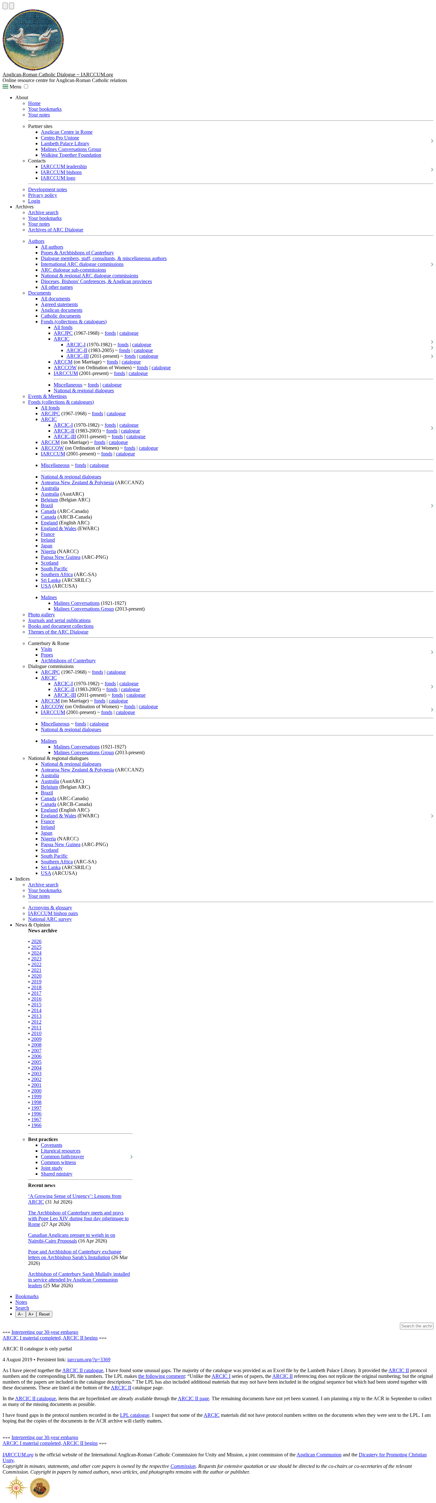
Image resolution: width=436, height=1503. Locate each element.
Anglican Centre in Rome (67, 132)
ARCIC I (221, 1376)
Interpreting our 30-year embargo (44, 1332)
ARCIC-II (76, 350)
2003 (36, 1073)
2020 (36, 976)
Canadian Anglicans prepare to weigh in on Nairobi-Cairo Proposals (71, 1238)
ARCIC (62, 339)
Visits (46, 649)
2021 (36, 970)
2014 (36, 1010)
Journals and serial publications (59, 620)
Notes (21, 1302)
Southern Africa (57, 574)
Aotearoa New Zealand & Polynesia (77, 482)
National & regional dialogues (84, 390)
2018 (36, 987)
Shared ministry (56, 1173)
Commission (183, 1466)
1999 (36, 1096)
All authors (52, 247)
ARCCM (63, 361)
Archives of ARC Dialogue (55, 229)
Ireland (48, 540)
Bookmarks (27, 1296)
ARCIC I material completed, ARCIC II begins (50, 1338)
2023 (36, 958)
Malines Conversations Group (71, 149)
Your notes (39, 114)
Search (22, 1308)
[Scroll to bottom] (11, 6)
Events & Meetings (47, 396)
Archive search (43, 212)
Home (34, 103)
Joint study (52, 1168)
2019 (36, 981)
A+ (31, 1314)
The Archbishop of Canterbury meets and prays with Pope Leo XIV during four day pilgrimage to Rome (78, 1218)
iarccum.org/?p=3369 (88, 1359)
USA (46, 586)
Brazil (47, 505)
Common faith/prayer (62, 1156)
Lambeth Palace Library (65, 143)
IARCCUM (66, 373)
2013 (36, 1016)
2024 (36, 953)
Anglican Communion (319, 1454)
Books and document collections (61, 626)
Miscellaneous (68, 384)
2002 (36, 1079)
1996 (36, 1113)
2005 (36, 1062)
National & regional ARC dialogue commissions (89, 275)
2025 (36, 947)
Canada (48, 511)
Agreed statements (59, 304)
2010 (36, 1033)
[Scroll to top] (5, 6)
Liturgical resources (60, 1151)
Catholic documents (61, 316)
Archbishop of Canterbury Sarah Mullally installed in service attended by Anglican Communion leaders (79, 1279)
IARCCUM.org (18, 1454)
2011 (36, 1027)
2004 (36, 1068)
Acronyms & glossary (50, 907)
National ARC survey (50, 919)
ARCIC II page (193, 1398)
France (48, 534)
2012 (36, 1022)
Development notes (47, 189)
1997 (36, 1108)
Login (34, 201)
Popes (47, 655)
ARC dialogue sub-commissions (73, 270)
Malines (49, 597)
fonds (110, 333)
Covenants (51, 1145)
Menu (14, 86)
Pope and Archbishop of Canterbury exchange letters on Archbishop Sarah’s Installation (74, 1254)
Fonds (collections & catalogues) (74, 321)
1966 (36, 1125)
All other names (57, 287)
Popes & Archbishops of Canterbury (77, 252)
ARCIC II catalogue (82, 1370)
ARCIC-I (76, 344)
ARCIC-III (77, 356)
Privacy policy (42, 195)
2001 (36, 1085)
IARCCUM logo (58, 178)
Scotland (49, 563)
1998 (36, 1102)
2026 (36, 941)
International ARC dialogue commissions (82, 264)
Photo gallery (41, 614)
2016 (36, 999)
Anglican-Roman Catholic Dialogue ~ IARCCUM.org (58, 74)
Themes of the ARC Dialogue (58, 632)
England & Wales (58, 528)
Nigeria (48, 551)
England (49, 522)
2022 (36, 964)
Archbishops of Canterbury (68, 660)
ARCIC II (398, 1370)
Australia (50, 488)
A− (20, 1314)
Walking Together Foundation (71, 155)
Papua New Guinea (60, 557)
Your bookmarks (45, 109)
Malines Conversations (77, 603)
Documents (39, 293)
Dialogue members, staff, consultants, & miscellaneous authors (104, 258)
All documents (55, 298)
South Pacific (54, 568)
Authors (36, 241)
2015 (36, 1004)
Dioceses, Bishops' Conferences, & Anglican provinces (96, 281)
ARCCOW (65, 367)
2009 (36, 1039)
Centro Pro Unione (60, 137)
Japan (46, 545)
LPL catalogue (134, 1415)
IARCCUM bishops (61, 172)
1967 (36, 1119)
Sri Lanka (51, 580)
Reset (44, 1314)
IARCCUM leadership (64, 166)
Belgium (49, 499)
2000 (36, 1090)
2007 (36, 1050)
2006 (36, 1056)
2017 (36, 993)
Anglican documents (61, 310)
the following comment (161, 1376)
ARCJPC (63, 333)
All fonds (63, 327)
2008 (36, 1045)
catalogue (129, 333)
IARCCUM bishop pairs (53, 913)
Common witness (58, 1162)
